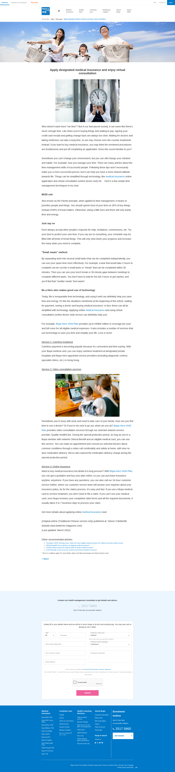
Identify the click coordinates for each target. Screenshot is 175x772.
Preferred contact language (99, 642)
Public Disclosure (100, 727)
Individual (5, 2)
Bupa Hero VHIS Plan (66, 324)
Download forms (64, 724)
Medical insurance (46, 712)
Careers (97, 724)
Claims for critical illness (66, 721)
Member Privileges (82, 722)
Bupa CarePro (46, 734)
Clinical (61, 718)
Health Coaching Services (84, 712)
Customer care (65, 711)
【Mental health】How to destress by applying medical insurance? (68, 545)
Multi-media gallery (100, 721)
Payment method (64, 727)
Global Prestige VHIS (48, 748)
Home (52, 19)
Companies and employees (19, 2)
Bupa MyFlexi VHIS (47, 725)
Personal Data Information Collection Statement (97, 669)
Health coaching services (82, 718)
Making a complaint (65, 730)
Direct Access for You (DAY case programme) (84, 725)
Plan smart (59, 19)
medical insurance (115, 176)
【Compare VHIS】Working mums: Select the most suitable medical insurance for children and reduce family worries (84, 543)
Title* (47, 633)
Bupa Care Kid (46, 737)
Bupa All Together (47, 740)
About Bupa (100, 711)
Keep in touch (101, 736)
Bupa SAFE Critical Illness (47, 721)
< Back (45, 559)
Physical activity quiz (83, 743)
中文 (154, 2)
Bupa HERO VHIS (47, 717)
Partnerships (98, 730)
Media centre (98, 718)
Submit (87, 693)
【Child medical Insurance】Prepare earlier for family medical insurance (69, 547)
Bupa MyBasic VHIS (48, 728)
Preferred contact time (98, 633)
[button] (171, 2)
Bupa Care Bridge (47, 731)
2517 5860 (124, 728)
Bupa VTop (45, 754)
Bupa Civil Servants (47, 751)
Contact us (162, 3)
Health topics (81, 729)
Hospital (61, 715)
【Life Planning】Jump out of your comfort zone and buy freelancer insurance (71, 550)
